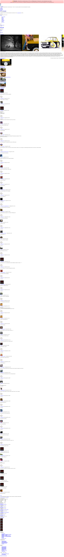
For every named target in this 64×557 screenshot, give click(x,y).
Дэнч (1, 222)
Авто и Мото (3, 16)
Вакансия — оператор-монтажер (6, 535)
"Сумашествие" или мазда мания (4, 512)
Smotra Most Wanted (4, 550)
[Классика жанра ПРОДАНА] (3, 76)
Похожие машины (2, 67)
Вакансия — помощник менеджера (6, 534)
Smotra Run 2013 (4, 547)
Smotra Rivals (3, 551)
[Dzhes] (1, 344)
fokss (1, 433)
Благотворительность (5, 542)
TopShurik (2, 455)
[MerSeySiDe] (2, 260)
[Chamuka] (1, 167)
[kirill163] (1, 491)
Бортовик (1, 503)
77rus (4, 455)
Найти (1, 15)
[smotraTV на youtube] (0, 3)
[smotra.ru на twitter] (0, 5)
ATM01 (2, 334)
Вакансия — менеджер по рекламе (6, 536)
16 (2, 514)
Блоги (2, 17)
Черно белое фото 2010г (3, 504)
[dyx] (1, 123)
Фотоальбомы (2, 58)
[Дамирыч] (1, 328)
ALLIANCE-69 (3, 284)
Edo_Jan (2, 134)
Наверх (1, 10)
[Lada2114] (2, 450)
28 (2, 511)
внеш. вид (1, 32)
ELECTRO (1, 25)
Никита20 (2, 318)
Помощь (3, 537)
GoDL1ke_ (2, 356)
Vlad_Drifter (2, 272)
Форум (3, 21)
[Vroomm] (1, 210)
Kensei (2, 249)
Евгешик (2, 110)
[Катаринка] (1, 400)
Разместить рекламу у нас (5, 553)
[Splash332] (1, 389)
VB (4, 189)
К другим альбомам (2, 66)
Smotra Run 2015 (4, 541)
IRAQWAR (2, 372)
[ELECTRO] (0, 24)
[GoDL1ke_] (1, 355)
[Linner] (1, 294)
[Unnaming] (1, 438)
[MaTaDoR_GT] (1, 232)
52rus (4, 272)
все (1, 495)
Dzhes (1, 345)
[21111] (2, 92)
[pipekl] (1, 366)
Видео (2, 18)
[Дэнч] (1, 221)
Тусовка (3, 20)
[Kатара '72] (3, 71)
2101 (3, 27)
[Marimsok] (1, 460)
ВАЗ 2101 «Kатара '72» (3, 72)
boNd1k (2, 383)
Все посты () (2, 517)
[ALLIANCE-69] (2, 283)
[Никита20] (1, 305)
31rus (4, 356)
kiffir (1, 238)
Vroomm (2, 211)
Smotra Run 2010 (4, 549)
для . (6, 151)
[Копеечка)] (3, 81)
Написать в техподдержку (3, 555)
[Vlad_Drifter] (1, 271)
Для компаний (4, 554)
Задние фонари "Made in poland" (4, 509)
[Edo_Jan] (1, 145)
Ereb (1, 422)
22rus (3, 211)
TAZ (3, 134)
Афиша (3, 19)
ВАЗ (1, 27)
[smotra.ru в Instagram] (1, 6)
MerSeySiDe (2, 261)
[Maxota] (1, 411)
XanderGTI (2, 189)
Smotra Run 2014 (4, 546)
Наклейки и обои (4, 538)
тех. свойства (2, 34)
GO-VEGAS (2, 103)
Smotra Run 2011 (4, 548)
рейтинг (1, 30)
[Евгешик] (2, 109)
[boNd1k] (1, 382)
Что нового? (3, 533)
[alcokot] (1, 156)
